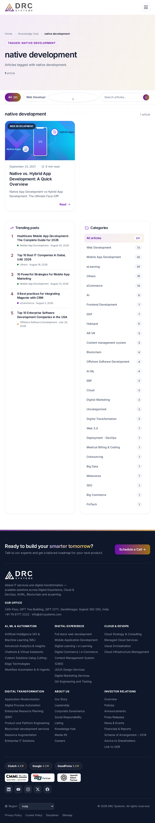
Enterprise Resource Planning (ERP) (24, 714)
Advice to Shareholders (119, 740)
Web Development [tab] (41, 97)
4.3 (39, 766)
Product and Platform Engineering (27, 723)
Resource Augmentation (21, 735)
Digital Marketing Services (72, 675)
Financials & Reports (117, 728)
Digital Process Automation (22, 705)
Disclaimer (52, 815)
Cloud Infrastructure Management (126, 651)
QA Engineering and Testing (73, 681)
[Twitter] (38, 789)
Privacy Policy (13, 815)
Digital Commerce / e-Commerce (76, 651)
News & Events (114, 723)
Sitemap (67, 815)
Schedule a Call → (132, 549)
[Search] (146, 97)
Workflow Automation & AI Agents (27, 669)
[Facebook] (47, 789)
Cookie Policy (33, 815)
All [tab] (12, 97)
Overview (110, 699)
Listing (59, 723)
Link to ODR (112, 746)
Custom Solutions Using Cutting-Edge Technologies (26, 660)
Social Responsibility (68, 717)
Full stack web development (73, 634)
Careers (60, 740)
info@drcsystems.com (46, 614)
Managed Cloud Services (121, 640)
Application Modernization (22, 699)
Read (63, 204)
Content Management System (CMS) (74, 660)
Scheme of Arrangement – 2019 (125, 735)
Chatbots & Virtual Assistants (24, 651)
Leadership (62, 705)
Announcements (115, 711)
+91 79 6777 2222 (17, 614)
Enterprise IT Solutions (19, 740)
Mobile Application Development (76, 640)
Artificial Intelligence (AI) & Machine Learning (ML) (22, 637)
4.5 (14, 766)
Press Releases (114, 717)
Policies (109, 705)
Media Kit (61, 735)
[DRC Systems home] (18, 7)
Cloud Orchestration (117, 646)
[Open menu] (146, 7)
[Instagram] (28, 789)
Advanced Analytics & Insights (25, 646)
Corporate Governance (70, 711)
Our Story (61, 699)
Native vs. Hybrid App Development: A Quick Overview (30, 179)
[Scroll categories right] (73, 97)
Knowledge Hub (28, 33)
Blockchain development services (27, 728)
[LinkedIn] (9, 789)
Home (8, 33)
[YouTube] (18, 789)
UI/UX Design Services (70, 669)
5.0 (67, 766)
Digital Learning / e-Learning (73, 646)
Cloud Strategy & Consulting (123, 634)
